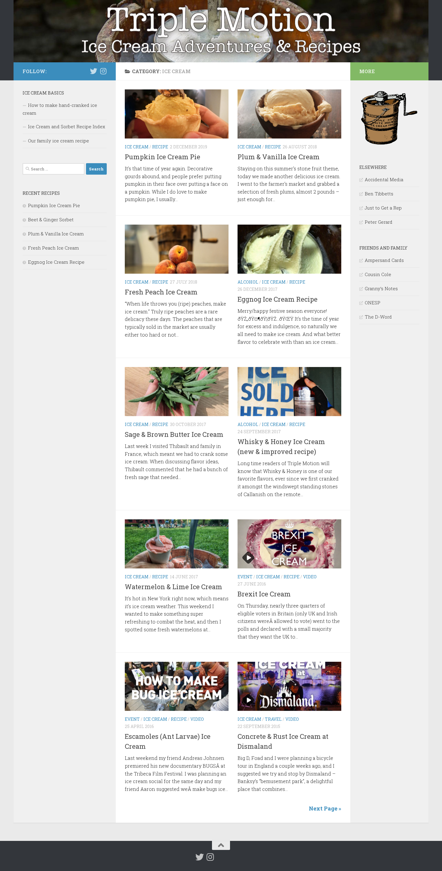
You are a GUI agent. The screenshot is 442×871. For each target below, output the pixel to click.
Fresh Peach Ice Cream (161, 292)
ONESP (372, 303)
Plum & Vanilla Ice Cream (279, 156)
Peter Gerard (378, 222)
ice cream (137, 147)
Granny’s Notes (381, 288)
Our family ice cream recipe (58, 141)
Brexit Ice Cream (264, 593)
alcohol (248, 282)
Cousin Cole (378, 274)
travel (273, 719)
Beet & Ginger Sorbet (51, 219)
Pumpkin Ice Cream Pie (162, 156)
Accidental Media (384, 179)
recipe (160, 147)
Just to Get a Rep (383, 208)
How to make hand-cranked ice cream (60, 109)
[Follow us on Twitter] (93, 71)
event (245, 577)
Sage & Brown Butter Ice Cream (174, 434)
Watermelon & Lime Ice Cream (173, 586)
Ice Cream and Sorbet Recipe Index (66, 126)
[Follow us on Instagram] (103, 71)
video (310, 577)
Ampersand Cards (384, 260)
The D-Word (378, 317)
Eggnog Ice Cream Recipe (278, 299)
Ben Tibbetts (379, 194)
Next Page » (325, 808)
